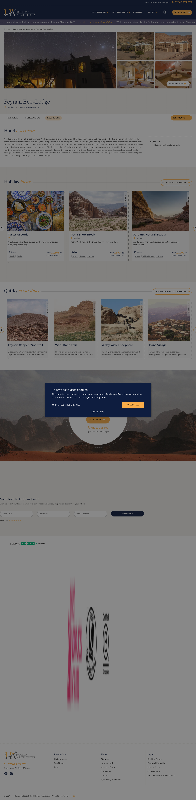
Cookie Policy (98, 411)
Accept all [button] (133, 405)
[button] (66, 404)
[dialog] (98, 400)
